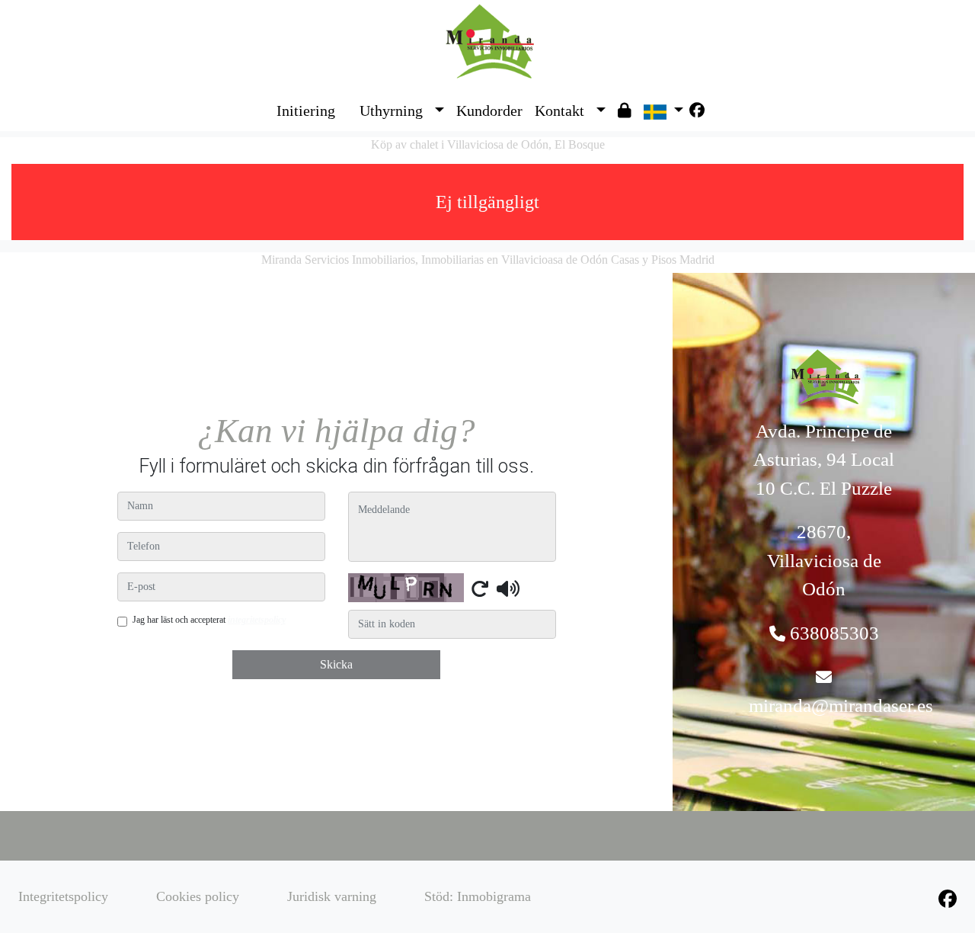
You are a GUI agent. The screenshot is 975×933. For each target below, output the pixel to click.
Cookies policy (197, 896)
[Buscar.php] (347, 99)
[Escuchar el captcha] (508, 588)
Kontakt (559, 110)
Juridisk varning (331, 896)
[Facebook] (697, 110)
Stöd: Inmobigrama (477, 896)
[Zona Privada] (625, 110)
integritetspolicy (257, 619)
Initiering (306, 110)
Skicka (336, 664)
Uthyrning (391, 110)
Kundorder (489, 110)
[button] (439, 110)
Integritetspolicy (63, 896)
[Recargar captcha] (480, 588)
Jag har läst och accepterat (209, 619)
